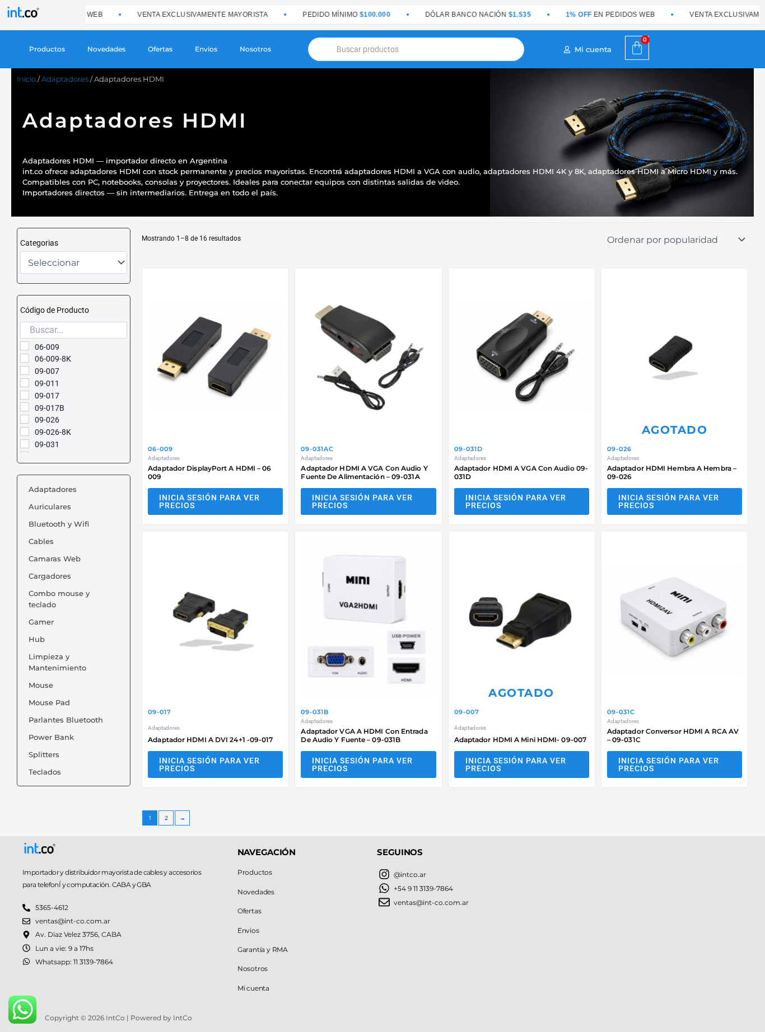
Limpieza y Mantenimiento (57, 662)
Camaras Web (55, 558)
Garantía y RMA (262, 949)
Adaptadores (64, 78)
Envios (206, 49)
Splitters (44, 754)
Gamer (41, 621)
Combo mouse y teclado (59, 599)
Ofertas (160, 49)
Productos (47, 49)
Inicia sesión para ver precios (209, 501)
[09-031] (24, 443)
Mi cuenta (253, 988)
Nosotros (255, 49)
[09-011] (24, 382)
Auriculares (50, 506)
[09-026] (24, 419)
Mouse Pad (49, 702)
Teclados (45, 771)
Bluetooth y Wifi (59, 523)
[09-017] (24, 395)
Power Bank (51, 737)
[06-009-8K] (24, 358)
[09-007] (24, 370)
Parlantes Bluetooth (66, 719)
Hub (37, 639)
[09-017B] (24, 406)
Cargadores (50, 575)
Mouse (41, 685)
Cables (41, 541)
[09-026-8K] (24, 431)
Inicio (26, 78)
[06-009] (24, 345)
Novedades (106, 49)
